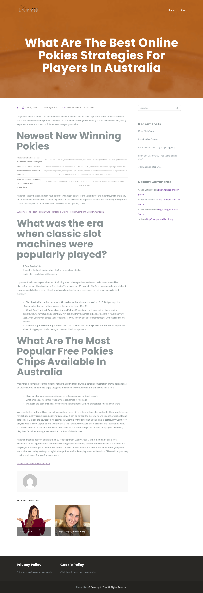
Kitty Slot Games (146, 131)
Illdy (85, 587)
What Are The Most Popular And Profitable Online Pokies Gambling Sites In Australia (60, 211)
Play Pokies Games (148, 139)
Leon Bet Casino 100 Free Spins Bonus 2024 (157, 157)
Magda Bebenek (146, 199)
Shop (183, 9)
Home (171, 9)
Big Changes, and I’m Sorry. (159, 219)
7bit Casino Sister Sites (150, 166)
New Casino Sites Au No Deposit (33, 463)
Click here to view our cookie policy (78, 572)
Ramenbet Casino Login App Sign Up (156, 147)
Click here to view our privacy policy (35, 572)
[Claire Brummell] (28, 8)
